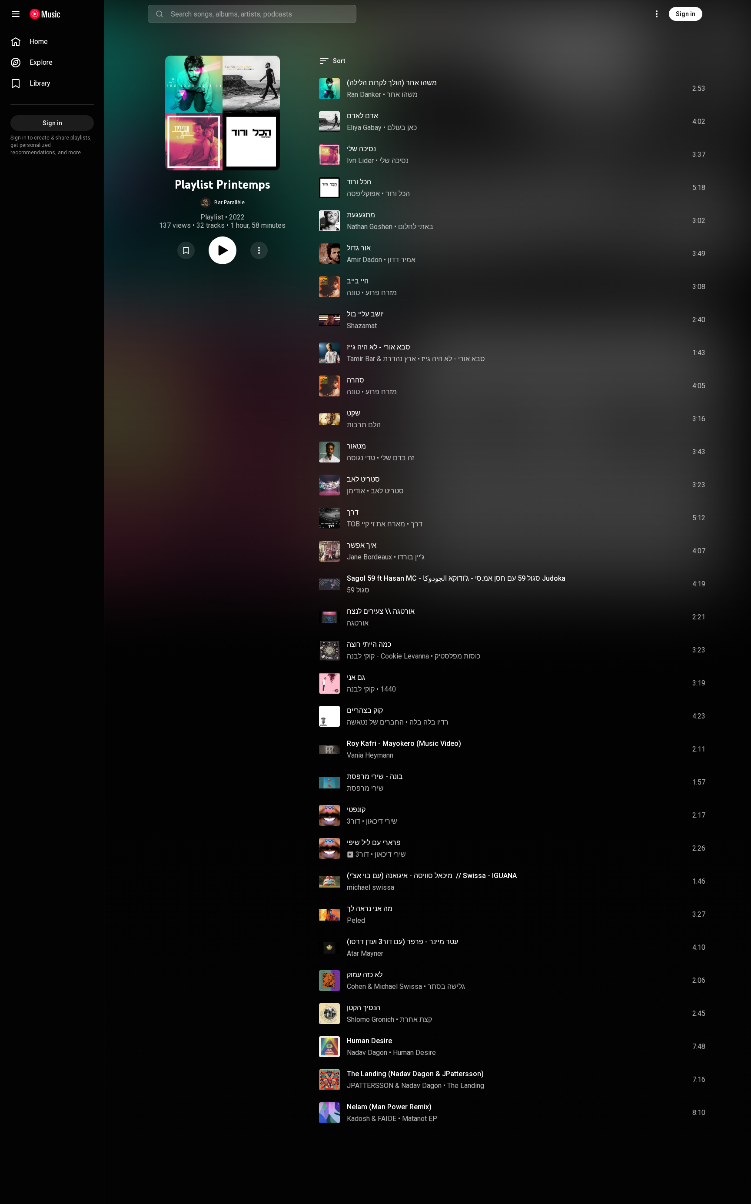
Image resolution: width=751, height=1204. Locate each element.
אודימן (356, 491)
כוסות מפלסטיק (457, 656)
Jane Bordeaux (369, 557)
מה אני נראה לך (369, 909)
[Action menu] (259, 250)
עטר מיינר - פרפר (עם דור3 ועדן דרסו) (402, 942)
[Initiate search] (159, 14)
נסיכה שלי (361, 149)
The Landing (465, 1085)
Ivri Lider (360, 160)
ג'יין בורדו (411, 557)
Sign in (685, 13)
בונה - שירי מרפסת (375, 776)
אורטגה (358, 623)
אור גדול (359, 248)
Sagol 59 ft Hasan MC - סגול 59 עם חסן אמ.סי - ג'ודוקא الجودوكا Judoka (456, 578)
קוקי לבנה (361, 689)
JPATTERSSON (370, 1085)
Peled (356, 920)
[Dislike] (650, 88)
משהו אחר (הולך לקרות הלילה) (392, 83)
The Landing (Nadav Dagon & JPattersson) (415, 1074)
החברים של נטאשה (375, 722)
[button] (222, 203)
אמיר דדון (401, 260)
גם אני (356, 677)
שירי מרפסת (365, 788)
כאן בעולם (402, 127)
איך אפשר (361, 545)
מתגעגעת (361, 215)
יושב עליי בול (365, 314)
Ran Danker (364, 94)
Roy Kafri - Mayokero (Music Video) (404, 743)
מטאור (356, 446)
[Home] (45, 14)
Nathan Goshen (369, 227)
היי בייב (358, 281)
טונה (353, 293)
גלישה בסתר (446, 986)
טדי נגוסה (361, 458)
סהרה (355, 380)
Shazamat (362, 326)
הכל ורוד (359, 182)
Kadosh (358, 1118)
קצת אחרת (416, 1019)
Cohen (356, 986)
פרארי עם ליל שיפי (374, 842)
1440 (388, 689)
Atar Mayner (365, 953)
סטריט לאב (363, 479)
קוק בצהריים (365, 710)
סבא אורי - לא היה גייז (378, 347)
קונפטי (356, 809)
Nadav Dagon (367, 1052)
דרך (353, 512)
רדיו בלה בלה (429, 722)
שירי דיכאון (381, 821)
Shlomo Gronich (370, 1019)
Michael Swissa (398, 986)
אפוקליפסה (363, 194)
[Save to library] (186, 250)
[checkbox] (699, 88)
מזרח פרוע (381, 293)
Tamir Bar (361, 359)
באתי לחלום (415, 227)
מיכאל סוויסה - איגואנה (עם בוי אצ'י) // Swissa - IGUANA (432, 875)
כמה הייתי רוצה (369, 644)
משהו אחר (402, 94)
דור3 (353, 821)
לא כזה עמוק (364, 975)
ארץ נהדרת (399, 359)
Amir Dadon (364, 260)
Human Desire (369, 1041)
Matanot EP (419, 1118)
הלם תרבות (364, 425)
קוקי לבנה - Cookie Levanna (388, 656)
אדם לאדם (362, 116)
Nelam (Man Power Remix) (389, 1107)
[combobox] (263, 14)
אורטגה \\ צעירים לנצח (381, 611)
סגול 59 (358, 590)
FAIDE (387, 1118)
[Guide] (15, 14)
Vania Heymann (370, 755)
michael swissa (370, 887)
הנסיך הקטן (363, 1008)
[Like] (633, 88)
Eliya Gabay (364, 127)
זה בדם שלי (397, 458)
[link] (52, 41)
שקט (353, 413)
